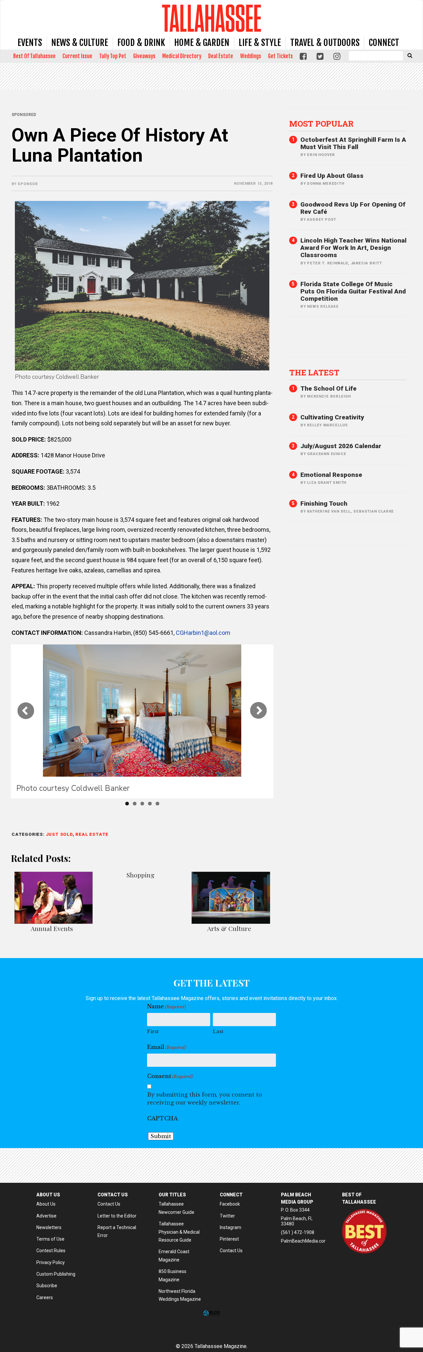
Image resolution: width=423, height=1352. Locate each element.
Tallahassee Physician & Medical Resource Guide (179, 1232)
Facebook (230, 1204)
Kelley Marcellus (327, 425)
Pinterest (229, 1239)
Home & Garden (201, 42)
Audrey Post (321, 219)
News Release (323, 306)
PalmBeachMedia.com (304, 1241)
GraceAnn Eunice (326, 454)
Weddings (250, 56)
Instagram (230, 1227)
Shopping (141, 874)
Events (30, 42)
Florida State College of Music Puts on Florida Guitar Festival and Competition (353, 291)
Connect (384, 42)
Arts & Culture (229, 928)
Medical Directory (181, 56)
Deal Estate (220, 56)
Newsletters (48, 1227)
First (153, 1031)
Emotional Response (331, 475)
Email (166, 1047)
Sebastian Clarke (373, 511)
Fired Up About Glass (332, 175)
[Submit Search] (410, 55)
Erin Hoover (321, 155)
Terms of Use (50, 1239)
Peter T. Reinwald (327, 263)
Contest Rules (50, 1250)
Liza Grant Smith (326, 483)
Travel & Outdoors (325, 42)
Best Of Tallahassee (34, 56)
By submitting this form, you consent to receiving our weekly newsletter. (204, 1098)
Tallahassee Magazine (211, 18)
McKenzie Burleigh (329, 396)
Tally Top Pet (112, 56)
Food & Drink (141, 42)
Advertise (46, 1215)
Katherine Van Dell (328, 511)
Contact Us (108, 1204)
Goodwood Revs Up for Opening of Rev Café (352, 208)
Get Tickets (280, 56)
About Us (46, 1204)
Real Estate (91, 834)
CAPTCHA (162, 1118)
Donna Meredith (325, 183)
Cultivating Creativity (332, 417)
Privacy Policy (50, 1262)
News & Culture (79, 42)
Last (218, 1031)
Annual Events (52, 928)
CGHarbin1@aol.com (203, 632)
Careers (44, 1297)
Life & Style (260, 42)
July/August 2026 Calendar (340, 446)
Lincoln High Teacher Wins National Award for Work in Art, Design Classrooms (353, 248)
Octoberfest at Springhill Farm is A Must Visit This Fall (353, 143)
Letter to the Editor (116, 1215)
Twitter (227, 1215)
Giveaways (144, 56)
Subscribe (46, 1285)
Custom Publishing (55, 1274)
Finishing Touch (323, 503)
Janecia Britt (366, 263)
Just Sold (59, 834)
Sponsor (28, 184)
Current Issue (77, 56)
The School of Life (328, 388)
